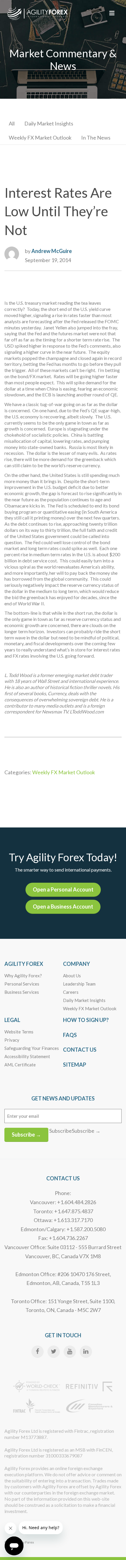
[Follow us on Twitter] (53, 1351)
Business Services (21, 992)
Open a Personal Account (63, 889)
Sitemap (74, 1064)
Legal (12, 1020)
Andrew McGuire (51, 251)
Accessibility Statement (27, 1056)
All (12, 123)
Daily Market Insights (48, 123)
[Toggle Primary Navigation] (112, 13)
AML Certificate (20, 1064)
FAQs (70, 1035)
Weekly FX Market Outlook (40, 137)
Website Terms (18, 1031)
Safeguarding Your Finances (31, 1048)
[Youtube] (70, 1351)
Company (76, 964)
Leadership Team (79, 983)
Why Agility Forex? (23, 975)
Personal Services (21, 983)
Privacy (11, 1040)
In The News (95, 137)
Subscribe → (26, 1134)
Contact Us (79, 1049)
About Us (72, 975)
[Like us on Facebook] (37, 1351)
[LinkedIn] (86, 1351)
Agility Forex (23, 964)
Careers (71, 992)
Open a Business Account (63, 906)
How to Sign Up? (86, 1020)
